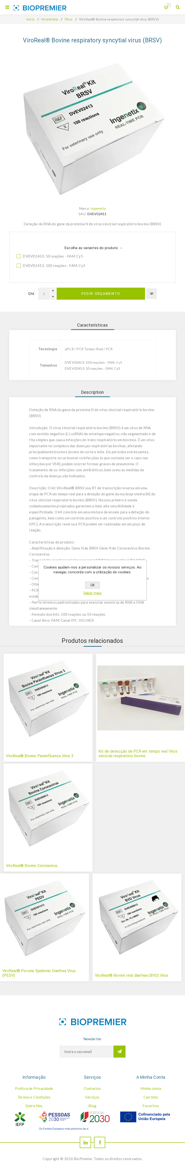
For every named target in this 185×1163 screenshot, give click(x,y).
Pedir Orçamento (100, 293)
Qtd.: (32, 293)
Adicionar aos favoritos (151, 293)
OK (92, 585)
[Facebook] (99, 1142)
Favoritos (151, 1106)
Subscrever (119, 1052)
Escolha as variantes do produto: (92, 248)
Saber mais (92, 593)
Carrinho (168, 5)
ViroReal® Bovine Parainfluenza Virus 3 (39, 756)
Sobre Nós (34, 1106)
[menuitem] (34, 1088)
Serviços (92, 1097)
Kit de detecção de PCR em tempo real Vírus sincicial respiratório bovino (138, 753)
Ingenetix (98, 208)
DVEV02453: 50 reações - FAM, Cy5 (53, 256)
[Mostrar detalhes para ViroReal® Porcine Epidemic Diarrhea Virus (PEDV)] (44, 917)
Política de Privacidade (34, 1088)
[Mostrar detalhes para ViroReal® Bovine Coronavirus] (48, 807)
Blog (92, 1106)
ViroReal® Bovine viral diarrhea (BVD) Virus (131, 975)
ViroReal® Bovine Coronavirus (31, 865)
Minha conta (150, 1088)
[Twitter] (85, 1142)
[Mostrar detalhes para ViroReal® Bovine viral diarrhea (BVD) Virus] (136, 917)
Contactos (92, 1088)
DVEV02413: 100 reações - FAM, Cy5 (54, 265)
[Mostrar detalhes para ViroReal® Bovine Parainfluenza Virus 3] (48, 698)
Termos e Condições (34, 1097)
